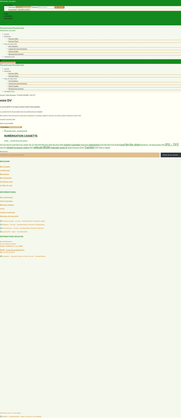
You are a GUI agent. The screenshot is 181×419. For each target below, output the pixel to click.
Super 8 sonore (73, 148)
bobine (67, 144)
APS (40, 145)
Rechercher (4, 151)
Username (11, 7)
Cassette (75, 144)
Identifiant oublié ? (24, 9)
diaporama (85, 145)
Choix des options (21, 141)
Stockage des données (16, 54)
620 (36, 145)
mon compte (8, 5)
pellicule (38, 147)
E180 (117, 145)
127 (33, 145)
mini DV (3, 148)
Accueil (6, 34)
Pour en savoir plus (10, 44)
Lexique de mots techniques (17, 49)
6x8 (14, 145)
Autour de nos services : (171, 155)
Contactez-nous (9, 56)
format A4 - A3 (146, 145)
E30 (101, 145)
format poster (156, 145)
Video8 (107, 148)
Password (35, 7)
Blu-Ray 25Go (47, 145)
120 (29, 145)
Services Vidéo (13, 38)
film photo (135, 144)
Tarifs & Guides (13, 51)
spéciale (55, 147)
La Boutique (5, 170)
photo (46, 147)
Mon (2, 174)
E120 (112, 145)
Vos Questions (13, 46)
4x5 (1, 145)
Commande (8, 16)
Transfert (89, 147)
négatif (9, 147)
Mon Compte (8, 18)
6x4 (4, 145)
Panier (6, 13)
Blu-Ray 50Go (58, 145)
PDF (31, 148)
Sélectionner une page (7, 1)
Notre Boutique (11, 95)
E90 (108, 145)
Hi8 (163, 145)
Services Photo (13, 41)
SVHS (81, 148)
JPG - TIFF (172, 144)
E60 (105, 145)
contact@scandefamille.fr (15, 250)
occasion (18, 147)
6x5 (7, 145)
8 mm (21, 145)
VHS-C (101, 148)
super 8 (63, 147)
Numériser (7, 36)
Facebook (7, 22)
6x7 (10, 145)
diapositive (94, 144)
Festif (122, 144)
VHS (96, 148)
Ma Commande (6, 178)
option (26, 147)
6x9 (17, 145)
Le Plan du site (6, 185)
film (127, 144)
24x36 (25, 145)
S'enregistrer (12, 9)
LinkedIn (7, 24)
